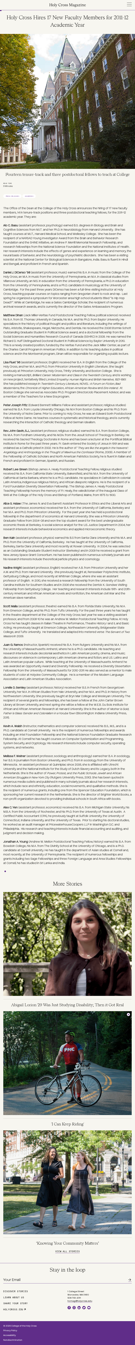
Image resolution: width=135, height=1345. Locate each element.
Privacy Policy (10, 1330)
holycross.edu (13, 1309)
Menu (129, 4)
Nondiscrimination (12, 1340)
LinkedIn (79, 1307)
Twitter (84, 1307)
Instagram (74, 1307)
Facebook (69, 1307)
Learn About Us (13, 1297)
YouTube (89, 1307)
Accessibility (9, 1335)
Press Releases (12, 196)
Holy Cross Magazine (67, 5)
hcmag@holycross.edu (80, 1301)
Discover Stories (15, 1291)
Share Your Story (15, 1303)
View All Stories (67, 1251)
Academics (29, 196)
